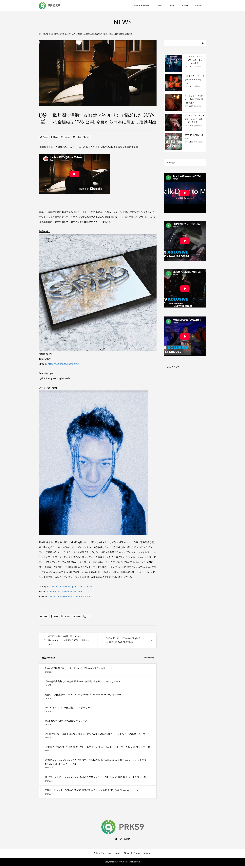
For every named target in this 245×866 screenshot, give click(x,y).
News (159, 5)
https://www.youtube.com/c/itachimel (70, 596)
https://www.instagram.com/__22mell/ (72, 586)
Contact (199, 5)
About (172, 5)
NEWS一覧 (149, 657)
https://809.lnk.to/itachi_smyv (63, 363)
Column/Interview (140, 5)
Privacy (185, 5)
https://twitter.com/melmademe (66, 591)
